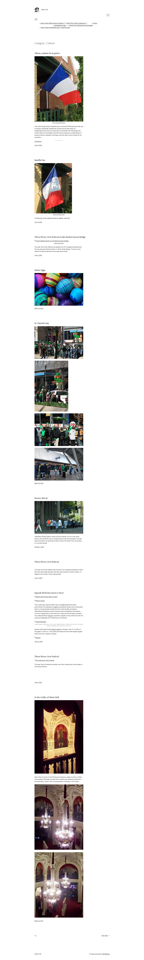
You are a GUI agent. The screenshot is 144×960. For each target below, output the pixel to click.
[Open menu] (108, 15)
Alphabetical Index (60, 25)
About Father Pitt (45, 23)
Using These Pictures (47, 27)
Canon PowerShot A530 (58, 214)
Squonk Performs (48, 593)
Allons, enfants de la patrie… (47, 53)
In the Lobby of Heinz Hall (46, 697)
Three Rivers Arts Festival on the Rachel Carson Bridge (60, 237)
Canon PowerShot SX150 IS (58, 122)
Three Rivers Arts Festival (46, 562)
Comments (37, 141)
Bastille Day (39, 160)
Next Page (106, 935)
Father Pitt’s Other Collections (75, 23)
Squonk (50, 615)
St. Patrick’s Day (41, 323)
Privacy (95, 23)
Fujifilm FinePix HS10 (59, 243)
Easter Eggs (39, 270)
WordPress (106, 954)
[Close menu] (36, 19)
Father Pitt (44, 9)
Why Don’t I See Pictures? (62, 27)
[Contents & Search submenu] (64, 23)
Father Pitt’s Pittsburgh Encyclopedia (81, 25)
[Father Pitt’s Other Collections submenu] (86, 23)
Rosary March (41, 498)
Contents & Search (57, 23)
